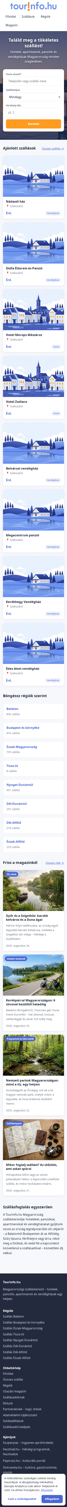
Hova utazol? (13, 74)
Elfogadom (52, 1499)
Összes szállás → (53, 148)
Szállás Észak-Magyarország (23, 1328)
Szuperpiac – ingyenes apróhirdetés (28, 1443)
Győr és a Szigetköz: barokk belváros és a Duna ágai (27, 917)
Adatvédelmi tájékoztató (20, 1415)
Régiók (45, 16)
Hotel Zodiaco (16, 401)
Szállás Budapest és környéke (23, 1322)
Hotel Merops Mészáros (24, 335)
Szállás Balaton (13, 1316)
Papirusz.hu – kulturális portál (24, 1461)
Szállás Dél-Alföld (15, 1352)
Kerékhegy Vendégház (23, 602)
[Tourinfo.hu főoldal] (33, 6)
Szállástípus (13, 90)
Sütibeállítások (13, 1421)
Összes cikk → (55, 863)
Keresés (33, 124)
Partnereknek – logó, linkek (22, 1409)
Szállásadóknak (14, 1397)
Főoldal (11, 16)
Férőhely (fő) (13, 105)
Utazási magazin (14, 1391)
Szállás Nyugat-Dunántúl (20, 1340)
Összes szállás (13, 1379)
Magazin (12, 25)
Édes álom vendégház (22, 668)
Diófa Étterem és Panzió (24, 268)
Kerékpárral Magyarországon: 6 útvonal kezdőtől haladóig (30, 1002)
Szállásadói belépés (16, 1427)
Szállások (28, 16)
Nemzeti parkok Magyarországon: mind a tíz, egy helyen (32, 1082)
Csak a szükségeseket (22, 1499)
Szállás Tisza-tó (13, 1334)
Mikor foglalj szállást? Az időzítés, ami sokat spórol (31, 1167)
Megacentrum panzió (22, 535)
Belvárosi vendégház (22, 468)
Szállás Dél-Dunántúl (17, 1346)
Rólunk (8, 1403)
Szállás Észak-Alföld (16, 1358)
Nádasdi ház (15, 201)
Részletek (47, 1490)
